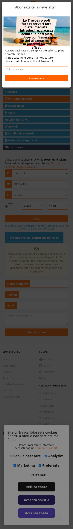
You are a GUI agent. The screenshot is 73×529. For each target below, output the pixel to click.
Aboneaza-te (36, 78)
